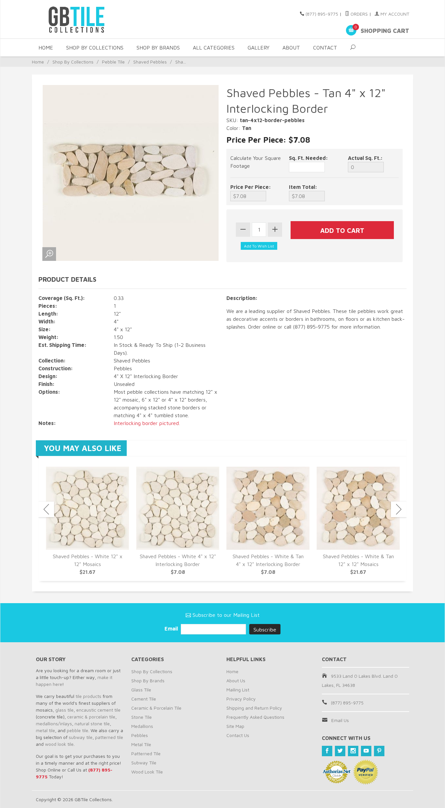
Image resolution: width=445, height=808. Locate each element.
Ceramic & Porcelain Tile (156, 708)
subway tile (81, 737)
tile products (88, 696)
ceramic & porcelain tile (91, 716)
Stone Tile (141, 717)
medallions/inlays (54, 723)
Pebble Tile (113, 61)
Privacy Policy (241, 699)
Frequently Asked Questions (255, 717)
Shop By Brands (158, 47)
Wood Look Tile (147, 771)
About (291, 47)
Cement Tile (143, 699)
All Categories (214, 47)
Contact (325, 47)
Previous (46, 509)
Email (172, 628)
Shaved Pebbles (150, 61)
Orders (358, 14)
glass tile (64, 710)
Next (399, 509)
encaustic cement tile (98, 710)
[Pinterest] (379, 751)
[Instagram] (353, 751)
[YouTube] (366, 751)
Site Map (235, 726)
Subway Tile (143, 762)
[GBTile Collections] (95, 19)
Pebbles (139, 735)
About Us (235, 680)
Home (45, 47)
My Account (394, 14)
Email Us (340, 720)
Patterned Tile (146, 753)
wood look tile (59, 744)
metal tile (45, 730)
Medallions (142, 726)
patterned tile (109, 737)
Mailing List (237, 689)
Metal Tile (141, 744)
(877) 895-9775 (322, 14)
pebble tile (77, 730)
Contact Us (237, 735)
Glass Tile (141, 689)
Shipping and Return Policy (254, 708)
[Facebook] (327, 751)
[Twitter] (340, 751)
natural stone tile (92, 723)
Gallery (258, 47)
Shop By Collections (94, 47)
